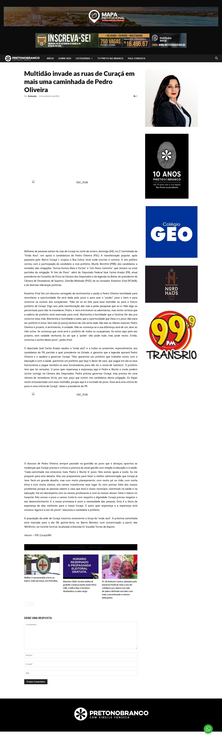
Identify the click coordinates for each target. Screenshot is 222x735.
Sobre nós (64, 58)
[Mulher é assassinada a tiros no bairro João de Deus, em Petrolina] (42, 565)
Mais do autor (96, 547)
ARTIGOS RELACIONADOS (72, 547)
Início (50, 58)
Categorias (83, 58)
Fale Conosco (136, 58)
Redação (32, 96)
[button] (216, 58)
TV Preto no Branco (110, 58)
